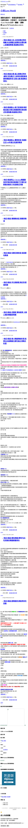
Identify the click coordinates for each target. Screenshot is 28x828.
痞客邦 (8, 63)
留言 (11, 63)
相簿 (4, 31)
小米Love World (8, 10)
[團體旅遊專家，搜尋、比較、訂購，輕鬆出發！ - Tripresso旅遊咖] (8, 784)
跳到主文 (3, 14)
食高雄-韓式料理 (13, 65)
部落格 (5, 32)
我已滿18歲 (3, 825)
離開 (8, 825)
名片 (4, 34)
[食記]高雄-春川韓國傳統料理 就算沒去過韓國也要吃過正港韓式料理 (15, 341)
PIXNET (6, 808)
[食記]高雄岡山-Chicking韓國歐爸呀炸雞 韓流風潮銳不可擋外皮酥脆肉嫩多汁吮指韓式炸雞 (15, 182)
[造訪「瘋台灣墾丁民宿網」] (5, 796)
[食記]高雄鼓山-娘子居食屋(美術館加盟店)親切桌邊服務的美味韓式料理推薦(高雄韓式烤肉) (15, 109)
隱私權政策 (24, 808)
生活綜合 (12, 28)
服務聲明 (14, 809)
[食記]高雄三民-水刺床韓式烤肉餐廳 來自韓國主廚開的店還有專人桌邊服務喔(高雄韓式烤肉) (15, 42)
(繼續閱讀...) (3, 60)
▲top (2, 68)
